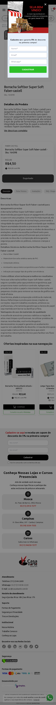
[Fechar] (45, 4)
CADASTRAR (28, 69)
